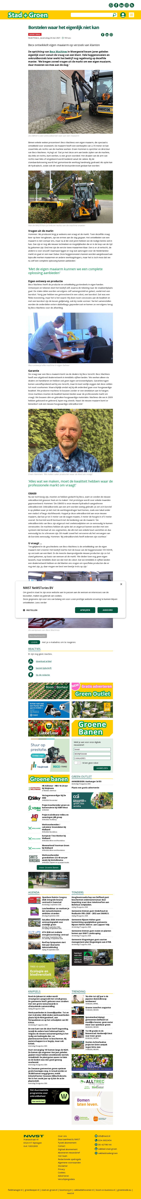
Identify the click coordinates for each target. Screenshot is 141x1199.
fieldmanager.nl (15, 1189)
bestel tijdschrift (43, 668)
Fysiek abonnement (67, 1142)
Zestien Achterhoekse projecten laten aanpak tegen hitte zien (96, 1044)
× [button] (121, 584)
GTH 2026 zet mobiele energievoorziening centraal (55, 933)
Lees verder (41, 602)
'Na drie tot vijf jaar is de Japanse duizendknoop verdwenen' (96, 999)
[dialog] (70, 599)
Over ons (62, 1136)
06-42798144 (104, 1144)
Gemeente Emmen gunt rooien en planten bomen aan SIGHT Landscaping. (91, 932)
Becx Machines (58, 51)
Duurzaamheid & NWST (69, 1139)
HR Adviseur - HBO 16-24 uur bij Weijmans (55, 786)
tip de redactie (43, 674)
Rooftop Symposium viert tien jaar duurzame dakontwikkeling (54, 945)
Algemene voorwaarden (69, 1162)
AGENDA (33, 892)
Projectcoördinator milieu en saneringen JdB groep (55, 815)
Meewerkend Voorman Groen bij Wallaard (55, 846)
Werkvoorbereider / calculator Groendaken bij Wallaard (54, 827)
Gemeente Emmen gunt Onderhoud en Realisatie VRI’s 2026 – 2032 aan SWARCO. (90, 912)
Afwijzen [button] (85, 610)
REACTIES (34, 649)
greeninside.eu (124, 1189)
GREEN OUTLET (82, 776)
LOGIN (34, 642)
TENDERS (78, 892)
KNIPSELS (34, 991)
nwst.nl (70, 1193)
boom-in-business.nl (105, 1189)
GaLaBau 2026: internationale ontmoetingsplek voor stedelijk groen (55, 922)
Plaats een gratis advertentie (85, 787)
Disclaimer (63, 1165)
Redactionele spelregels (69, 1159)
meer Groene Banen (49, 867)
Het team (62, 1155)
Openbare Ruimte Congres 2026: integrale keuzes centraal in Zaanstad (54, 900)
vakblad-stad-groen (107, 1148)
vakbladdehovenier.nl (84, 1189)
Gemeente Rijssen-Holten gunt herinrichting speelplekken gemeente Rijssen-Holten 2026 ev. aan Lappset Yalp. (91, 922)
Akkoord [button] (108, 610)
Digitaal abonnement (68, 1149)
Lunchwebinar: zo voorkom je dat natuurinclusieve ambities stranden (55, 911)
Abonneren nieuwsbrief (69, 1152)
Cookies (61, 1172)
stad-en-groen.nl (49, 1189)
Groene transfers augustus (98, 1007)
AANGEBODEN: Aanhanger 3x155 (86, 781)
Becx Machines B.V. (38, 636)
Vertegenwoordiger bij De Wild (54, 796)
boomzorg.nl (65, 1189)
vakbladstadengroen (108, 1153)
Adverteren (63, 1175)
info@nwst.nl (104, 1136)
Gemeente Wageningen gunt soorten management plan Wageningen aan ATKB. (91, 940)
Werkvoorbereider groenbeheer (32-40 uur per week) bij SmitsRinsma (54, 857)
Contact (61, 1146)
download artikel (43, 661)
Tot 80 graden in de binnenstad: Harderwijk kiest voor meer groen (98, 1033)
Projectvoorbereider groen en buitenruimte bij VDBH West (56, 806)
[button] (30, 610)
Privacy (61, 1169)
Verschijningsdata (66, 1179)
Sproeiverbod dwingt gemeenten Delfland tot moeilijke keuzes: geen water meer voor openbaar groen (99, 1021)
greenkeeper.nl (32, 1189)
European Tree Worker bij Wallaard (54, 837)
